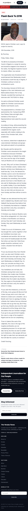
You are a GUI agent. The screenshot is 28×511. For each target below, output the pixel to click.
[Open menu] (25, 2)
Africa (2, 463)
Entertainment (4, 482)
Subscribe (14, 414)
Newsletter (4, 450)
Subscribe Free (19, 391)
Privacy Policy (4, 452)
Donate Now (6, 391)
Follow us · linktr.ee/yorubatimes (9, 432)
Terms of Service (5, 455)
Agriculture (4, 466)
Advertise (3, 447)
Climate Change (5, 471)
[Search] (14, 2)
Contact (3, 444)
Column (3, 474)
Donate (20, 2)
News (3, 12)
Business (3, 468)
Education (3, 479)
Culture (3, 476)
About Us (3, 439)
